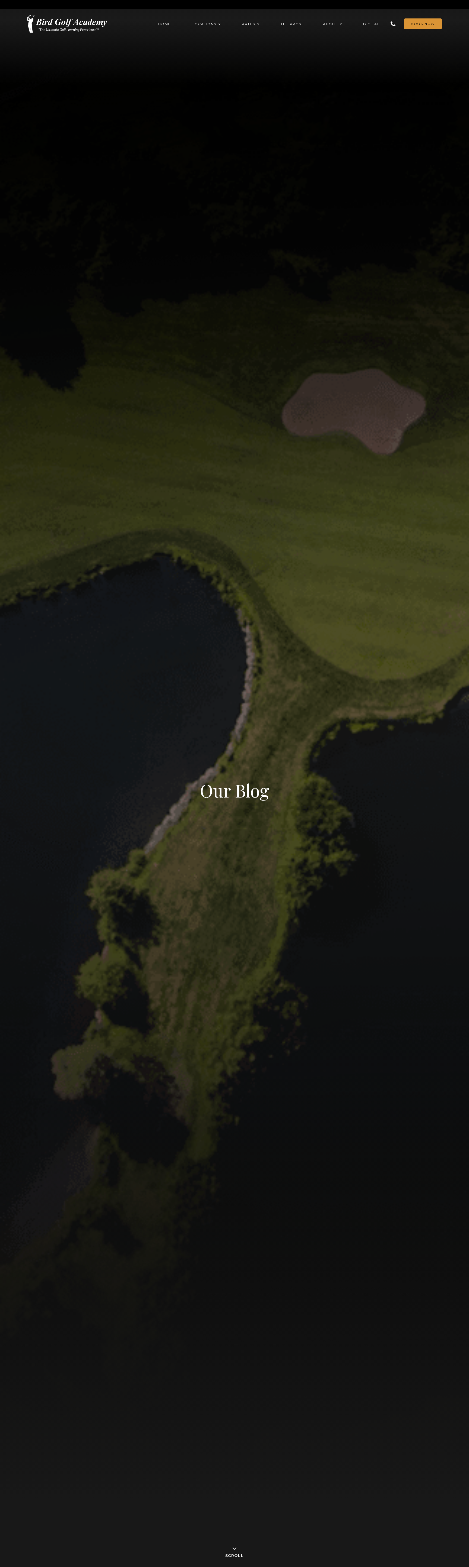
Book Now (423, 24)
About (330, 24)
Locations (204, 24)
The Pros (291, 24)
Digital (371, 24)
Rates (248, 24)
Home (164, 24)
